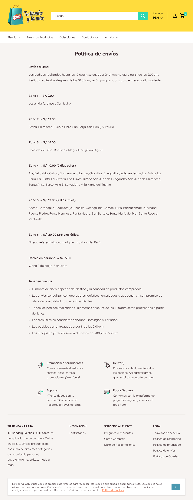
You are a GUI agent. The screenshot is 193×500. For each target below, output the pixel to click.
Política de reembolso (167, 439)
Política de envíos (164, 450)
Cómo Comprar (114, 439)
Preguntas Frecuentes (118, 433)
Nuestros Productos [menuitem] (40, 37)
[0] (182, 15)
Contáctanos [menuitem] (90, 37)
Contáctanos (77, 433)
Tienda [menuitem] (12, 37)
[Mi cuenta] (175, 16)
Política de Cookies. (113, 490)
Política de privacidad (167, 444)
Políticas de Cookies (166, 456)
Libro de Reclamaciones (119, 444)
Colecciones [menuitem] (67, 37)
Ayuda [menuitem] (109, 37)
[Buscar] (143, 16)
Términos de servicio (166, 433)
